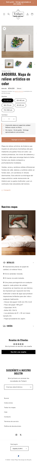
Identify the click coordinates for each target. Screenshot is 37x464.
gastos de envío (19, 91)
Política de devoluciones (12, 426)
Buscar (6, 398)
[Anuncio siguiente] (33, 3)
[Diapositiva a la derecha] (34, 64)
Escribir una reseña (18, 352)
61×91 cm (20, 105)
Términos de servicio (11, 421)
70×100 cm (8, 110)
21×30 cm (7, 100)
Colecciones (8, 403)
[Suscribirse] (30, 387)
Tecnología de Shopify (24, 459)
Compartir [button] (7, 190)
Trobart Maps (14, 459)
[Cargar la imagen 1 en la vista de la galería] (9, 64)
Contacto (7, 417)
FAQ (5, 412)
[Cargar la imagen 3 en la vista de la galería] (28, 64)
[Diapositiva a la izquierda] (2, 64)
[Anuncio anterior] (4, 3)
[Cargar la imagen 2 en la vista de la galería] (18, 64)
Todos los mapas (10, 407)
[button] (4, 14)
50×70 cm (7, 105)
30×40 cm (20, 100)
